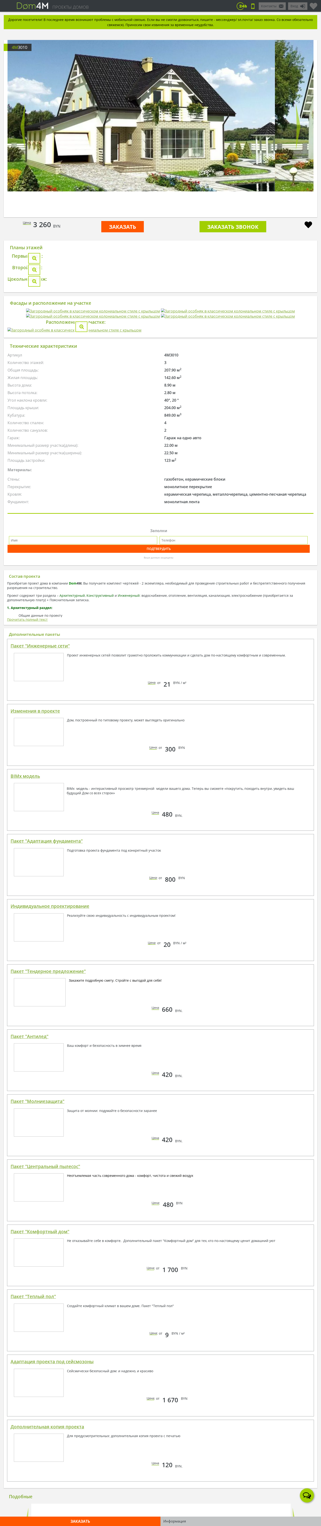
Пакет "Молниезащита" (37, 1460)
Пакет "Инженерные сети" (40, 1005)
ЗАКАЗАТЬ (122, 226)
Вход (294, 6)
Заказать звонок (232, 226)
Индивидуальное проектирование (50, 1265)
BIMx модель (25, 1135)
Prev (23, 126)
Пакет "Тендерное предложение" (48, 1330)
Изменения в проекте (35, 1070)
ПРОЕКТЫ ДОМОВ (70, 7)
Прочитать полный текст (27, 978)
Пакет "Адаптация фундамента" (47, 1200)
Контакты (269, 6)
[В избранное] (308, 225)
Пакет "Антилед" (29, 1395)
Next (298, 126)
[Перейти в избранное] (313, 4)
